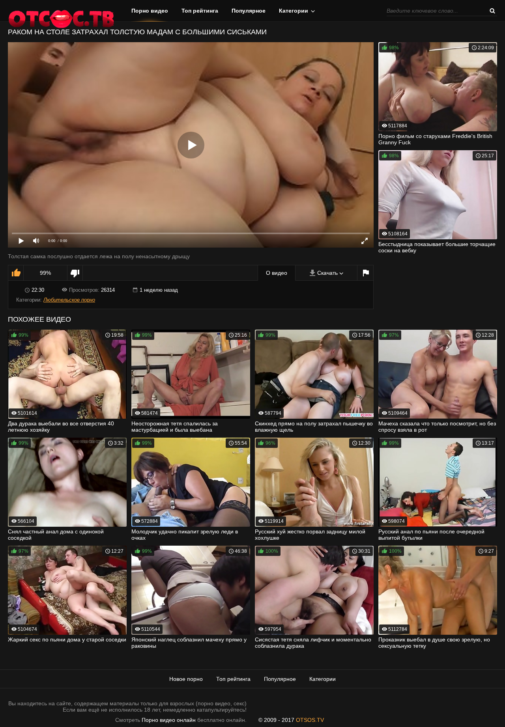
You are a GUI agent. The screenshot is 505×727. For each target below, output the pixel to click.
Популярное (249, 10)
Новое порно (186, 679)
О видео (276, 273)
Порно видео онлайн (169, 720)
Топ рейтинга (199, 10)
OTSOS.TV (310, 720)
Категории (293, 10)
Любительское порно (69, 300)
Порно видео (149, 10)
